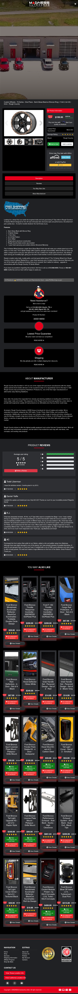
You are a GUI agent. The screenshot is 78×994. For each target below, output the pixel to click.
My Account (26, 958)
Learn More (66, 157)
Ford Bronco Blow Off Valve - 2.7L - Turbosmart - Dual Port (66, 892)
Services (6, 956)
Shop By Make (8, 962)
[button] (41, 123)
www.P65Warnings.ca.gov (54, 280)
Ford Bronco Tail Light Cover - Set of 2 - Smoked (66, 748)
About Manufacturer (39, 193)
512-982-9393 (53, 268)
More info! (70, 130)
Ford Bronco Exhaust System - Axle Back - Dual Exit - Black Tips (66, 821)
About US (25, 952)
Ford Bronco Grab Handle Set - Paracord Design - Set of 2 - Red (48, 684)
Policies (24, 956)
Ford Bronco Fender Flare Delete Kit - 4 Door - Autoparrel (30, 749)
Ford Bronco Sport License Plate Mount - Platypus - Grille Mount (11, 749)
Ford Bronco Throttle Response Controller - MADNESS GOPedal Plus (30, 610)
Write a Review (22, 471)
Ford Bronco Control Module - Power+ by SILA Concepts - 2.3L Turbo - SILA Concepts (48, 893)
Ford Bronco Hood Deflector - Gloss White (29, 681)
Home (6, 952)
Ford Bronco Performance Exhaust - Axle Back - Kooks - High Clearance (48, 821)
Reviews (39, 183)
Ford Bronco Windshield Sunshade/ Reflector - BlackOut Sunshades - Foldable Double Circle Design (11, 614)
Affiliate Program (9, 960)
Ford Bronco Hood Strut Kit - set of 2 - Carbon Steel (48, 748)
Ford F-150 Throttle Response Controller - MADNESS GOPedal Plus (48, 610)
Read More (38, 340)
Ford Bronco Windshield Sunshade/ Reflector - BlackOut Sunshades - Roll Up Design (29, 894)
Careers (24, 960)
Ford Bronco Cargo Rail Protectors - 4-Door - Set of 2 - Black (66, 609)
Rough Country (68, 138)
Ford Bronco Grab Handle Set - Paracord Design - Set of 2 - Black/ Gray (66, 684)
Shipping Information (10, 958)
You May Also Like (39, 188)
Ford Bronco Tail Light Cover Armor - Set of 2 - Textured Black (11, 892)
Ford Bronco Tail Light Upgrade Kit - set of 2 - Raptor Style (11, 820)
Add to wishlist (67, 144)
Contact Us (25, 954)
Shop (5, 954)
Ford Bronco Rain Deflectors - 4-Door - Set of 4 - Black (11, 684)
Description (39, 178)
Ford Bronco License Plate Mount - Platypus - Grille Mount (30, 820)
